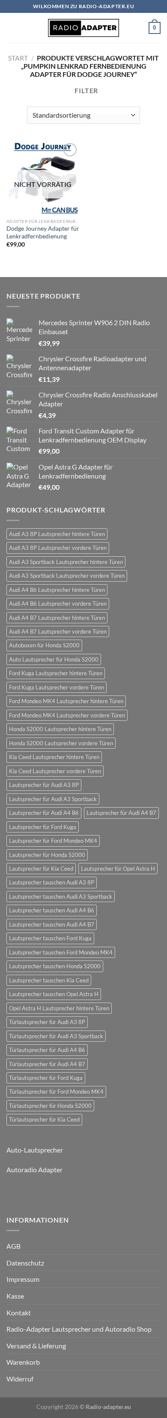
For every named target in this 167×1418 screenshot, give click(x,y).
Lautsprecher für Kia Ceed (41, 868)
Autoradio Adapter (34, 1169)
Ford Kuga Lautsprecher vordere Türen (56, 687)
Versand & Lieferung (36, 1346)
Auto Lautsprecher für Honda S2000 (53, 659)
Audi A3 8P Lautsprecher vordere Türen (58, 547)
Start (18, 58)
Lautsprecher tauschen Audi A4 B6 (51, 910)
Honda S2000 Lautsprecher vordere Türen (61, 743)
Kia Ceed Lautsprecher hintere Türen (54, 756)
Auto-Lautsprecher (34, 1150)
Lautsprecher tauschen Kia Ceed (49, 980)
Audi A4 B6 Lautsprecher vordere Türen (58, 603)
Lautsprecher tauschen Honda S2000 (55, 966)
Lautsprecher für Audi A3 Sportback (53, 799)
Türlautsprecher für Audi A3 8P (47, 1022)
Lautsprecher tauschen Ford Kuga (50, 938)
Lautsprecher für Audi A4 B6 (44, 812)
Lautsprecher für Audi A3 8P (44, 784)
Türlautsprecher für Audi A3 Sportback (56, 1036)
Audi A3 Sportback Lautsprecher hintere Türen (66, 561)
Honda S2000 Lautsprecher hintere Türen (60, 729)
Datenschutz (25, 1263)
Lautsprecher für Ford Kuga (42, 826)
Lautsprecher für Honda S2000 (47, 854)
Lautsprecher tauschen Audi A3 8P (51, 882)
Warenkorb (23, 1362)
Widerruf (19, 1379)
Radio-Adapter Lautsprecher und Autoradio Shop (79, 1329)
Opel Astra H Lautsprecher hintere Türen (59, 1008)
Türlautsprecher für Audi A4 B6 (47, 1049)
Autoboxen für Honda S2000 (44, 645)
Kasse (15, 1296)
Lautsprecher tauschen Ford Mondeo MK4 (61, 952)
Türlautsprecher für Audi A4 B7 (47, 1064)
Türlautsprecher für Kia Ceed (44, 1119)
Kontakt (18, 1312)
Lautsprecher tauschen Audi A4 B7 (51, 924)
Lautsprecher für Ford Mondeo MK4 (53, 840)
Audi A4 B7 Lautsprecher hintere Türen (57, 617)
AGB (13, 1246)
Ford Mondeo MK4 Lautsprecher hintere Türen (66, 701)
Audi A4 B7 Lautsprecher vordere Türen (58, 631)
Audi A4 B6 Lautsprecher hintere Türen (57, 589)
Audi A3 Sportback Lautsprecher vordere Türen (67, 575)
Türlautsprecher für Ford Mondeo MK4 (56, 1091)
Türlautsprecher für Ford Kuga (46, 1077)
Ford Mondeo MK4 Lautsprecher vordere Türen (67, 715)
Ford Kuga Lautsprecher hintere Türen (55, 673)
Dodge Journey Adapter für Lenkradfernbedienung (42, 232)
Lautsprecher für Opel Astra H (118, 868)
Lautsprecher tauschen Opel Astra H (53, 994)
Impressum (22, 1279)
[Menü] (11, 27)
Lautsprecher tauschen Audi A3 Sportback (60, 896)
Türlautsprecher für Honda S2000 (50, 1105)
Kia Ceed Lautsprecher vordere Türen (55, 771)
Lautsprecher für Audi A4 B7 (121, 812)
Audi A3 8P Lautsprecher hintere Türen (57, 534)
